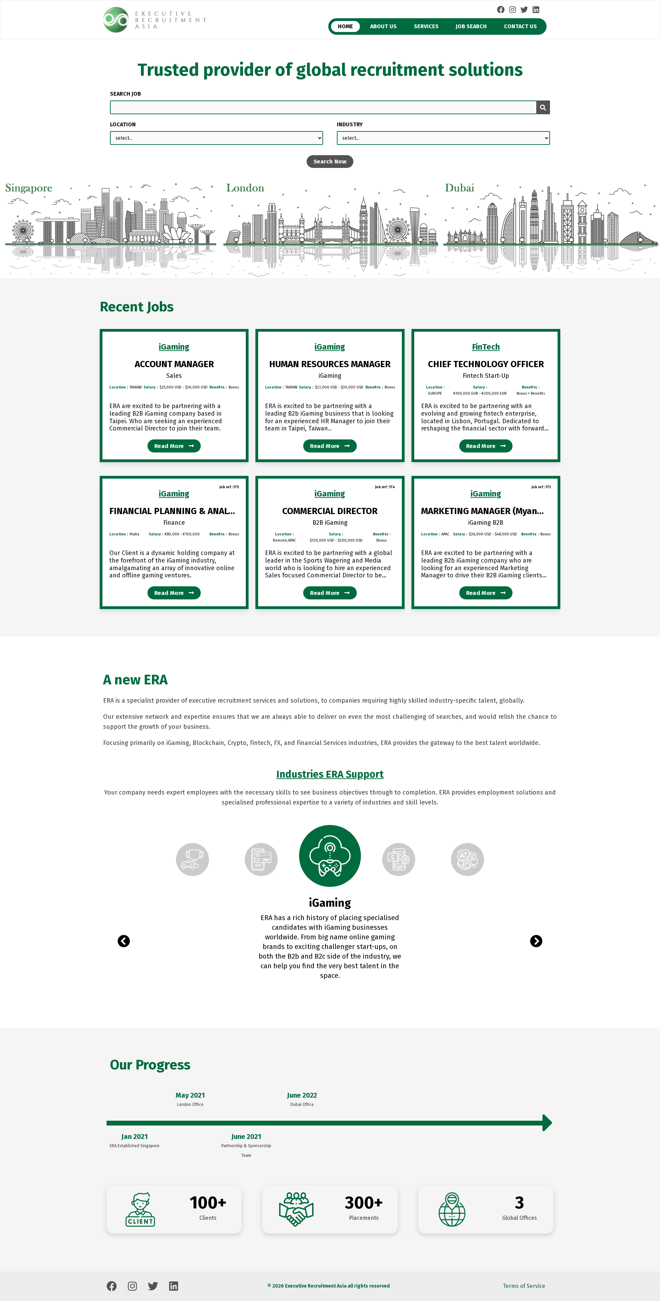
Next (536, 942)
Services (426, 26)
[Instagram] (512, 9)
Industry (350, 124)
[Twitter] (524, 9)
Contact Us (520, 26)
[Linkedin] (536, 9)
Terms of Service (524, 1286)
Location (123, 124)
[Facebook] (501, 9)
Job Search (471, 26)
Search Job (125, 93)
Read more (169, 446)
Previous (124, 942)
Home (345, 26)
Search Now (330, 161)
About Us (383, 26)
